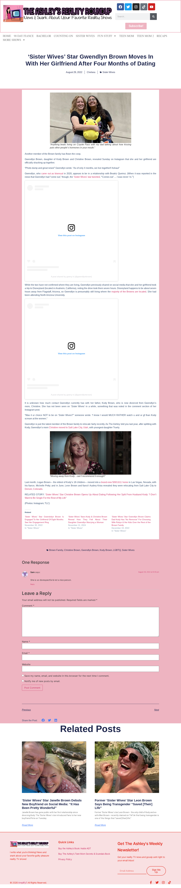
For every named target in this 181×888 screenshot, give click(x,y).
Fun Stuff (105, 36)
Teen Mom (126, 36)
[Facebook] (120, 6)
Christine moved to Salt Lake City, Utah (68, 427)
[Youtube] (151, 6)
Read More (27, 825)
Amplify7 (22, 882)
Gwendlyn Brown (90, 550)
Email (26, 653)
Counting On (63, 36)
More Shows (12, 40)
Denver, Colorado (33, 489)
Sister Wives (85, 36)
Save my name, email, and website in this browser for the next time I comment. (66, 676)
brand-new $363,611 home (114, 482)
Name (26, 641)
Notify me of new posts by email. (42, 681)
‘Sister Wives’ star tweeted (87, 177)
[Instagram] (136, 6)
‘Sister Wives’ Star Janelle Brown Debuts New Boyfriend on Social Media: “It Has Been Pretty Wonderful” (52, 804)
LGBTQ (117, 550)
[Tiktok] (143, 6)
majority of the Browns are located (128, 291)
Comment (28, 605)
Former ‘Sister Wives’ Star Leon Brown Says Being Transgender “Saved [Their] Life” (123, 804)
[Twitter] (128, 6)
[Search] (153, 16)
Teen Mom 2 (145, 36)
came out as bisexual (52, 173)
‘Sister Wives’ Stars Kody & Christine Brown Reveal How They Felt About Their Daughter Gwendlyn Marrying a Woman (87, 519)
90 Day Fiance (24, 36)
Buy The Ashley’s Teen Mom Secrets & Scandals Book (84, 853)
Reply (32, 584)
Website (26, 664)
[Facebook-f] (150, 882)
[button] (43, 720)
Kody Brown (106, 550)
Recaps (162, 36)
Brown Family (56, 550)
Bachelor (43, 36)
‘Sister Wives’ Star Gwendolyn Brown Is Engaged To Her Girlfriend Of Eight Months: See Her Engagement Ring (44, 519)
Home (7, 36)
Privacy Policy (65, 859)
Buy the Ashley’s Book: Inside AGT (74, 848)
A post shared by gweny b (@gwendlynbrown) (71, 276)
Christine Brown (72, 550)
